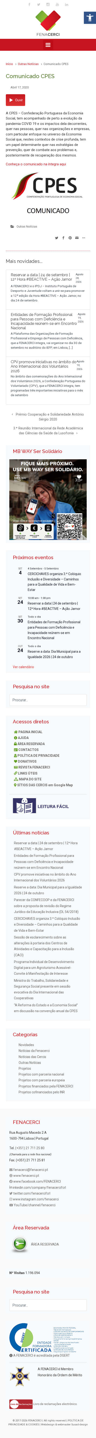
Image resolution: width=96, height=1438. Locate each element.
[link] (90, 18)
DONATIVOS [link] (27, 761)
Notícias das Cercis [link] (32, 1057)
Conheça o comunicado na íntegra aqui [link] (36, 164)
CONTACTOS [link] (28, 750)
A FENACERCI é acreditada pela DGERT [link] (41, 1355)
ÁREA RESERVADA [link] (31, 744)
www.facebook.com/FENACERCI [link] (37, 1181)
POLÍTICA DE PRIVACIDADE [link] (38, 755)
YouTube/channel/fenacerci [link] (34, 1205)
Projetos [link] (25, 1068)
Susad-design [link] (79, 1424)
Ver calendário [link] (23, 667)
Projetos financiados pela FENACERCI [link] (46, 1086)
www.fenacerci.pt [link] (26, 1175)
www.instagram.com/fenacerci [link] (36, 1199)
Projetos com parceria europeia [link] (42, 1080)
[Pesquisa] (81, 700)
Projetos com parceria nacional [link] (41, 1074)
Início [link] (9, 64)
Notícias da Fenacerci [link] (34, 1051)
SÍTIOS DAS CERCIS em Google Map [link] (45, 785)
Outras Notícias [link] (28, 64)
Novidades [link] (26, 1045)
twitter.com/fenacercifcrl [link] (31, 1193)
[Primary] (48, 45)
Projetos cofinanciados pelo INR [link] (42, 1092)
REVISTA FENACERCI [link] (34, 767)
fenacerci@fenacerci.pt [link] (30, 1170)
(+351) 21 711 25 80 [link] (30, 1148)
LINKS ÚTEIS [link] (28, 773)
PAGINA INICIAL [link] (30, 732)
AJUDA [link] (23, 738)
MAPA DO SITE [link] (30, 779)
